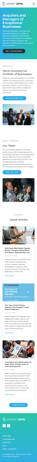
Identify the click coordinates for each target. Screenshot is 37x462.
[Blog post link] (18, 253)
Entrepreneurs (9, 439)
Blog (5, 446)
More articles (18, 405)
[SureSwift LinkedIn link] (8, 425)
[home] (12, 3)
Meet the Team (12, 172)
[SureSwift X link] (4, 425)
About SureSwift (10, 449)
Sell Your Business (14, 51)
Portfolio (7, 442)
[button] (33, 4)
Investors (7, 436)
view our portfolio (14, 98)
